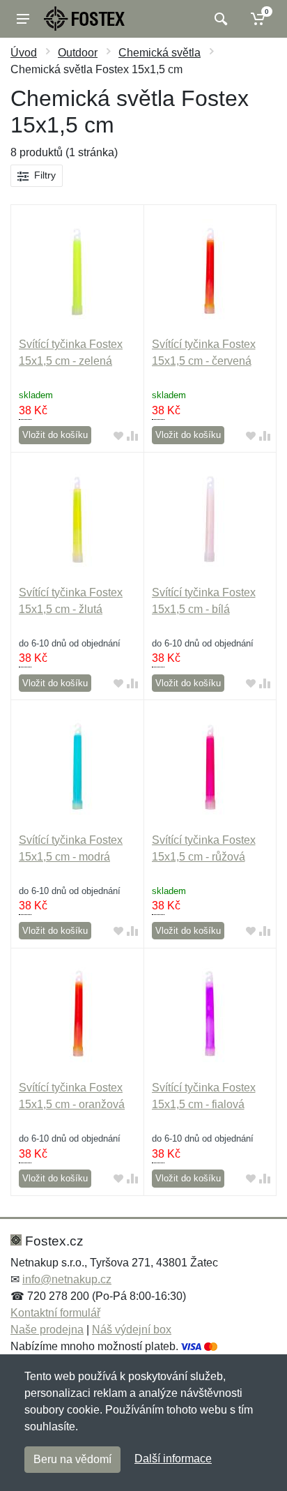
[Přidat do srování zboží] (132, 435)
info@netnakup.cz (66, 1279)
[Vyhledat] (219, 18)
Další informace (173, 1458)
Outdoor (78, 53)
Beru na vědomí (72, 1459)
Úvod (23, 53)
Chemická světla (159, 53)
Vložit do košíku (55, 435)
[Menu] (23, 18)
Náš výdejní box (131, 1329)
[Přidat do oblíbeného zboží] (118, 435)
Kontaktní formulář (55, 1313)
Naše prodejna (47, 1329)
